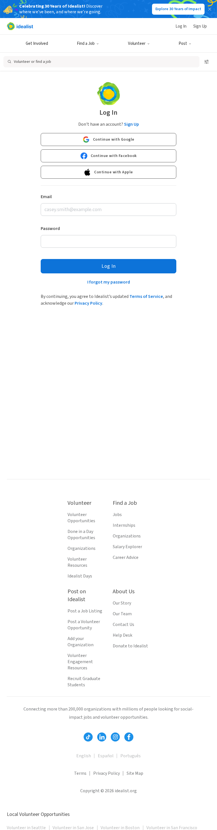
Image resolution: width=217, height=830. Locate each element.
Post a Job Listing (85, 611)
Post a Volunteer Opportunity (84, 625)
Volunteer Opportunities (81, 518)
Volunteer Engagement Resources (80, 661)
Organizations (82, 548)
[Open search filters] (206, 62)
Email (46, 197)
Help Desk (122, 635)
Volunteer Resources (77, 562)
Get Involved (37, 44)
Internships (124, 525)
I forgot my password (108, 282)
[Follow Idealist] (88, 737)
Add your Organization (81, 642)
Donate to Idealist (130, 646)
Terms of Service (146, 296)
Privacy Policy (88, 303)
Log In (180, 26)
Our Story (122, 603)
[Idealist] (20, 26)
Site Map (135, 773)
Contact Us (123, 624)
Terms (80, 773)
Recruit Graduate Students (84, 682)
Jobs (117, 515)
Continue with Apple (113, 172)
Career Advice (125, 557)
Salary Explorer (127, 547)
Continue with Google (113, 139)
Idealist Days (80, 576)
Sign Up (200, 26)
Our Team (122, 614)
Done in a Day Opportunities (81, 534)
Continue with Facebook (114, 156)
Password (50, 228)
